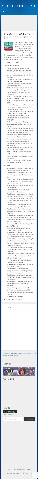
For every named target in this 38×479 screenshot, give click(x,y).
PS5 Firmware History (10, 473)
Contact (23, 473)
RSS (25, 10)
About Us (18, 473)
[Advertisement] (19, 22)
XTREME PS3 (10, 414)
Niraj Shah (25, 37)
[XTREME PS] (19, 4)
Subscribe (29, 419)
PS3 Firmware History (17, 472)
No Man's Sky (9, 299)
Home (6, 472)
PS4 (20, 299)
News (5, 39)
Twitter (20, 10)
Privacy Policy (29, 473)
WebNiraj (23, 469)
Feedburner (15, 10)
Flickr (18, 10)
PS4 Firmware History (28, 472)
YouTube (22, 10)
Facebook (13, 10)
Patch (16, 299)
